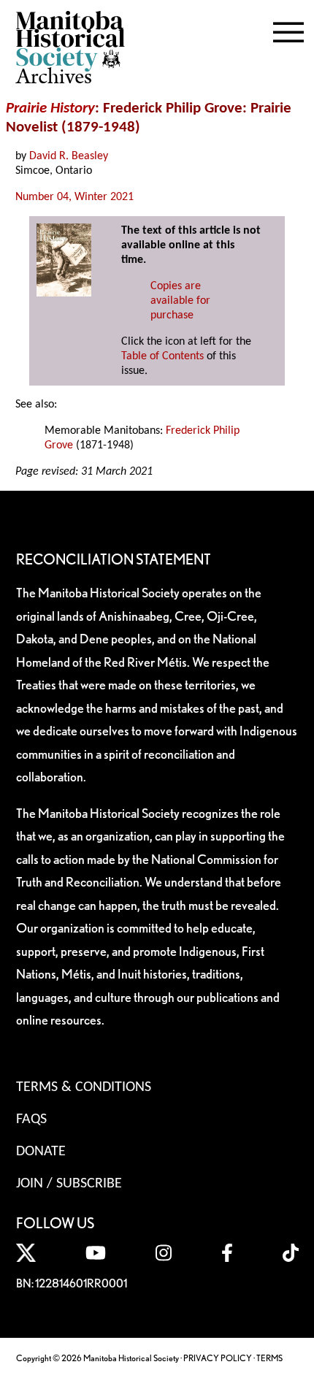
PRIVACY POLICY (217, 1357)
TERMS (269, 1357)
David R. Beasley (68, 156)
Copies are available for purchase (180, 300)
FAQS (31, 1119)
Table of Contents (162, 356)
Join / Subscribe (69, 1183)
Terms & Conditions (83, 1087)
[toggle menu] (288, 29)
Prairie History (50, 108)
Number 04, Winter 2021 (74, 197)
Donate (41, 1151)
